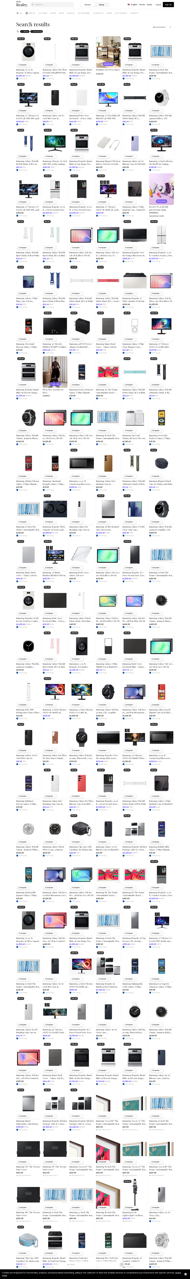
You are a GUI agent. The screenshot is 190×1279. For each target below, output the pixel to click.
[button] (23, 65)
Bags (61, 13)
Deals (149, 4)
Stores (142, 4)
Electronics (121, 13)
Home (109, 13)
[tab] (102, 4)
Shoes (53, 13)
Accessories (84, 13)
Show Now (108, 64)
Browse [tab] (88, 5)
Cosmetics (98, 13)
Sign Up (168, 4)
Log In (158, 4)
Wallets (71, 13)
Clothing (42, 13)
